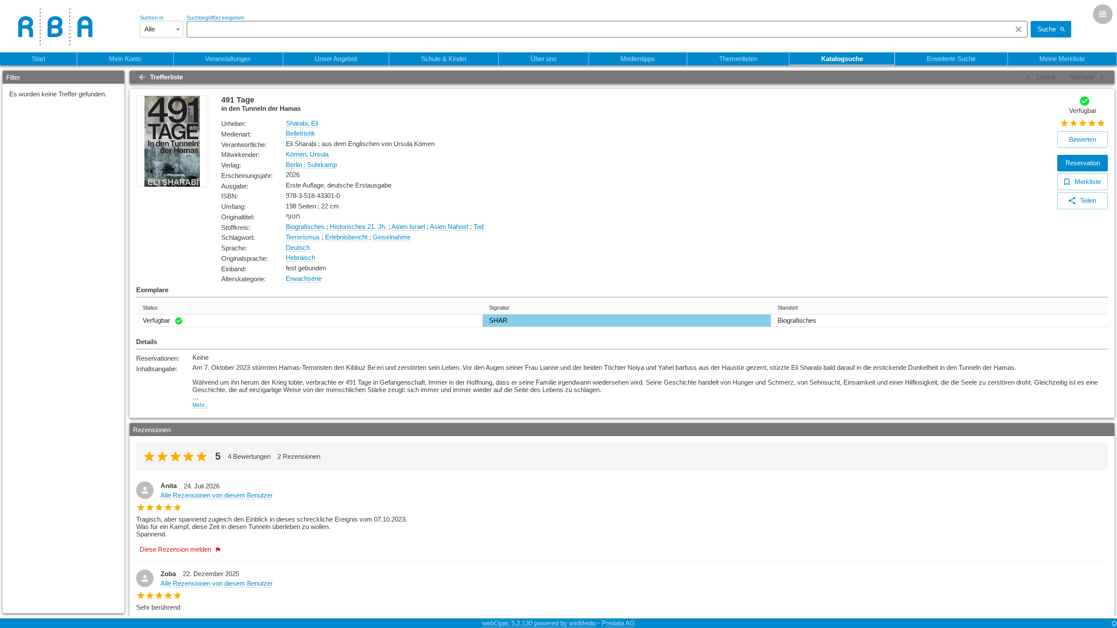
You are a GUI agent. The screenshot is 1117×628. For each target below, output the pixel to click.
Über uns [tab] (544, 58)
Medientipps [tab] (637, 58)
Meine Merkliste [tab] (1062, 58)
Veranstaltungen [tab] (228, 58)
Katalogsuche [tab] (842, 58)
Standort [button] (788, 308)
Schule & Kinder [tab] (444, 58)
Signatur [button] (499, 308)
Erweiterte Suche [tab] (951, 58)
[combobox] (597, 29)
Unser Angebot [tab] (336, 58)
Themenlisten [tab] (738, 58)
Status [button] (150, 308)
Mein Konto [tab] (125, 58)
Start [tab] (38, 58)
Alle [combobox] (149, 29)
